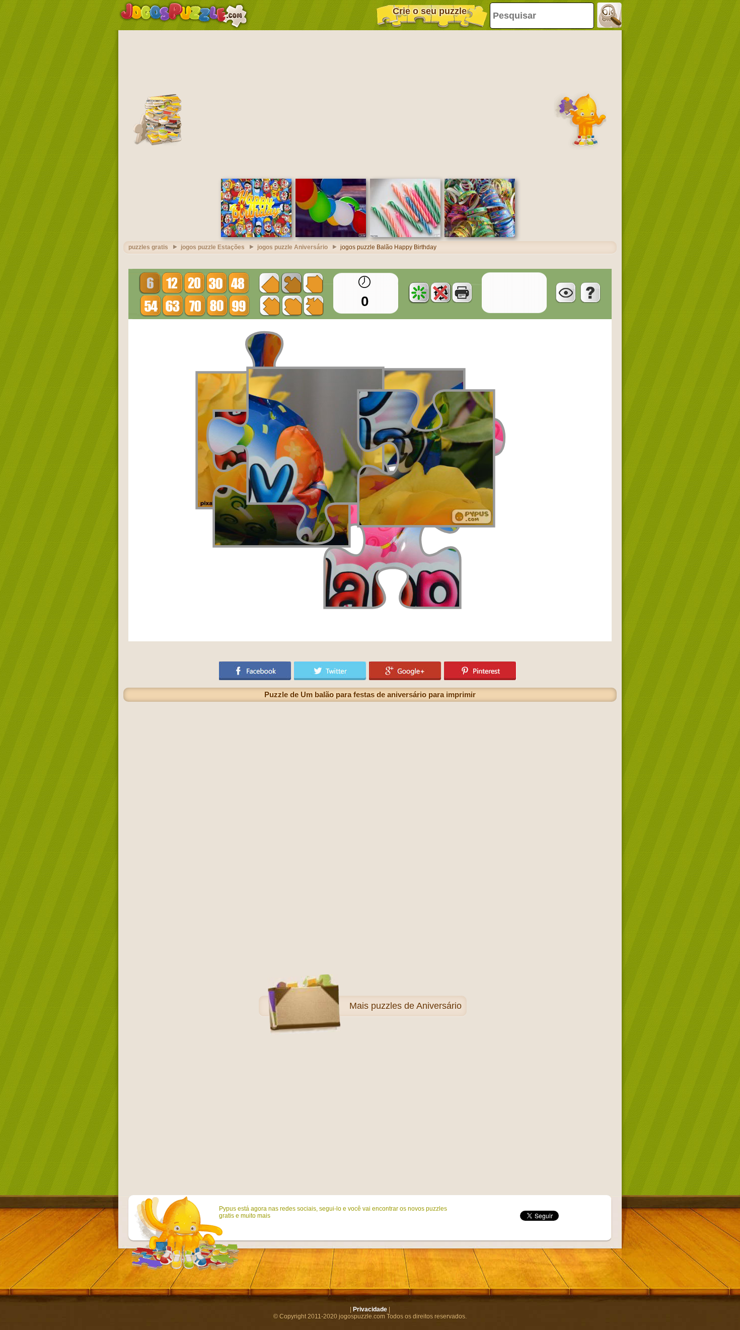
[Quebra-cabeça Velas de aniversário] (405, 235)
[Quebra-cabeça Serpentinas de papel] (480, 235)
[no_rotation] (440, 292)
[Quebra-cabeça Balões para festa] (330, 235)
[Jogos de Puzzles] (183, 15)
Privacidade (370, 1309)
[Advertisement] (370, 103)
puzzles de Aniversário (416, 1006)
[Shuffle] (419, 292)
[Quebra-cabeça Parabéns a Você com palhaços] (256, 235)
